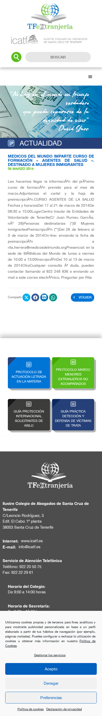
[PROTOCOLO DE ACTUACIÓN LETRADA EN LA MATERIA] (29, 360)
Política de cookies (31, 709)
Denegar (51, 683)
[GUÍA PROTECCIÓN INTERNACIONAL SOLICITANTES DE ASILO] (29, 402)
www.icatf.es (32, 541)
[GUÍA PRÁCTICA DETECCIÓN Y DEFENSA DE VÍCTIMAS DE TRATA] (73, 402)
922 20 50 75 (30, 566)
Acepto (51, 669)
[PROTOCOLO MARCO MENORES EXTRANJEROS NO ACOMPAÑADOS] (73, 360)
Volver (85, 297)
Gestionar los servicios (50, 655)
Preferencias (51, 697)
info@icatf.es (30, 547)
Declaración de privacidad (64, 709)
